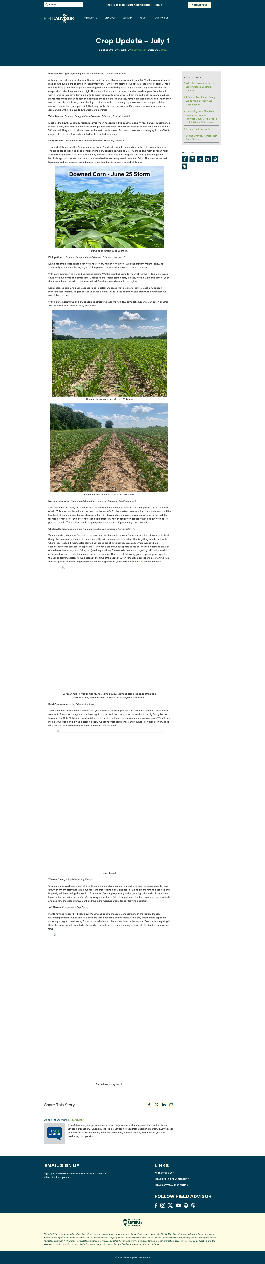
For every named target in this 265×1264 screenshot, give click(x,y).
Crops (164, 49)
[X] (156, 1104)
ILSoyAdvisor (138, 49)
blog (141, 561)
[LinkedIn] (164, 1104)
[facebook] (155, 1205)
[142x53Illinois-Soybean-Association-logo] (132, 1220)
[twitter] (170, 1205)
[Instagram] (192, 159)
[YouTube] (208, 159)
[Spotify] (215, 159)
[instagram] (162, 1205)
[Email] (171, 1104)
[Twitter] (200, 159)
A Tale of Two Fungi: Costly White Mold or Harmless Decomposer (200, 100)
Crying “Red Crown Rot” (199, 129)
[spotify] (186, 1205)
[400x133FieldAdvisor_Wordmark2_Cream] (59, 14)
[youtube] (178, 1205)
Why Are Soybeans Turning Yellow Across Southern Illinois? (200, 86)
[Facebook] (149, 1104)
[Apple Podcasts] (184, 166)
